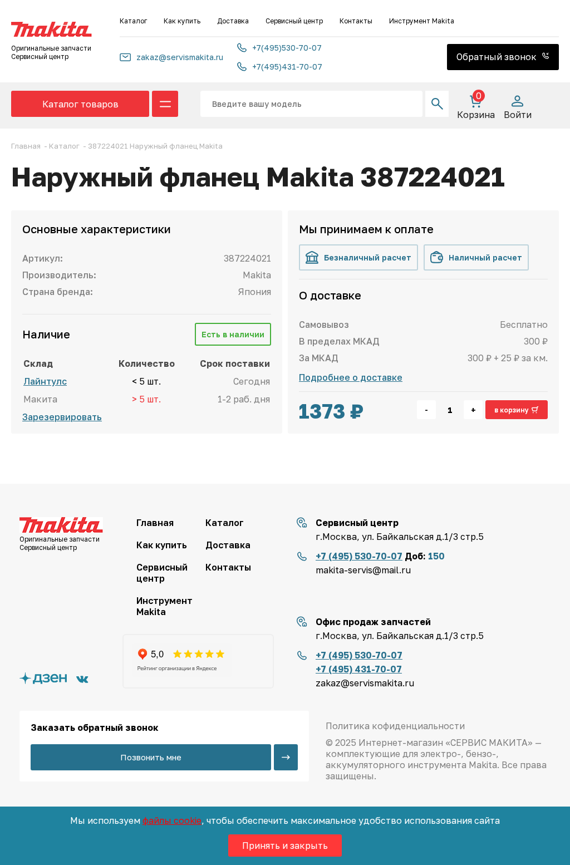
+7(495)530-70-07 (287, 47)
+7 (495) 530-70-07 (359, 556)
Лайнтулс (45, 381)
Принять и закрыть (285, 845)
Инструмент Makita (421, 21)
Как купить (182, 21)
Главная (155, 522)
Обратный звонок (497, 56)
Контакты (356, 21)
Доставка (233, 21)
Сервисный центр (294, 21)
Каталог (133, 21)
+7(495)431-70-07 (287, 66)
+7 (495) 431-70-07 (359, 669)
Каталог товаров (80, 104)
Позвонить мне (150, 757)
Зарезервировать (62, 416)
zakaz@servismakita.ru (179, 57)
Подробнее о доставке (350, 377)
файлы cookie (172, 820)
